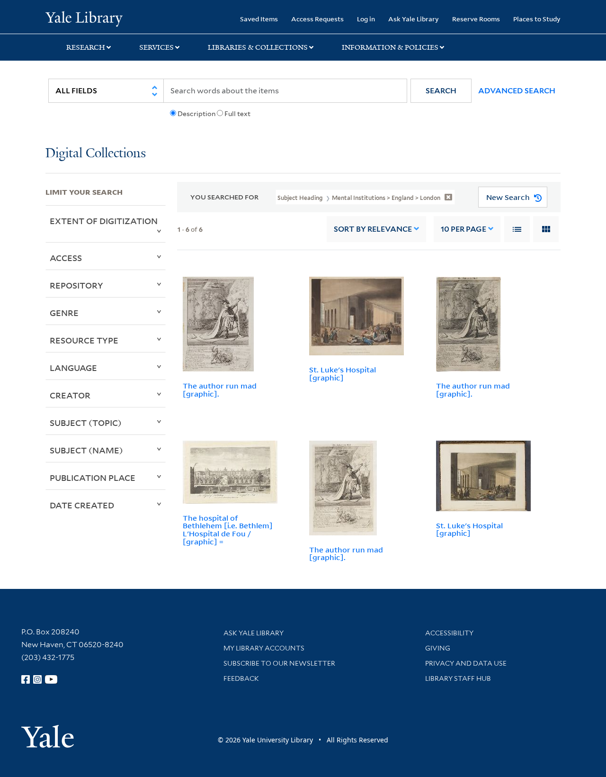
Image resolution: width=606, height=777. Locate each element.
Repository (76, 285)
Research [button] (85, 47)
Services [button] (156, 47)
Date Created (82, 505)
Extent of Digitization (104, 220)
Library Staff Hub (458, 678)
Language (73, 367)
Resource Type (84, 340)
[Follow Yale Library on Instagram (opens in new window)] (37, 679)
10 (463, 229)
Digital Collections (95, 153)
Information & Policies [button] (390, 47)
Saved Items (259, 18)
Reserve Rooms (476, 18)
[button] (441, 91)
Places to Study (537, 18)
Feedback (241, 678)
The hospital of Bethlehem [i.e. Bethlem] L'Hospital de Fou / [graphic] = (228, 529)
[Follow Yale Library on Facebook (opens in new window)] (25, 679)
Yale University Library (84, 18)
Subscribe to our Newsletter (279, 663)
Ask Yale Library (413, 18)
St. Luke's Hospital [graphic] (342, 373)
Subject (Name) (86, 450)
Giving (437, 648)
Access (66, 257)
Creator (70, 395)
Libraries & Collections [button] (258, 47)
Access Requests (317, 18)
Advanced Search (516, 90)
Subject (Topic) (86, 422)
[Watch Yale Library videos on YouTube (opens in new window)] (51, 679)
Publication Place (92, 477)
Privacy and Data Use (466, 663)
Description (196, 113)
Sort (373, 229)
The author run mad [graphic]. (220, 389)
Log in (366, 18)
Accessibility (449, 633)
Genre (64, 312)
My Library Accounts (263, 648)
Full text (237, 113)
